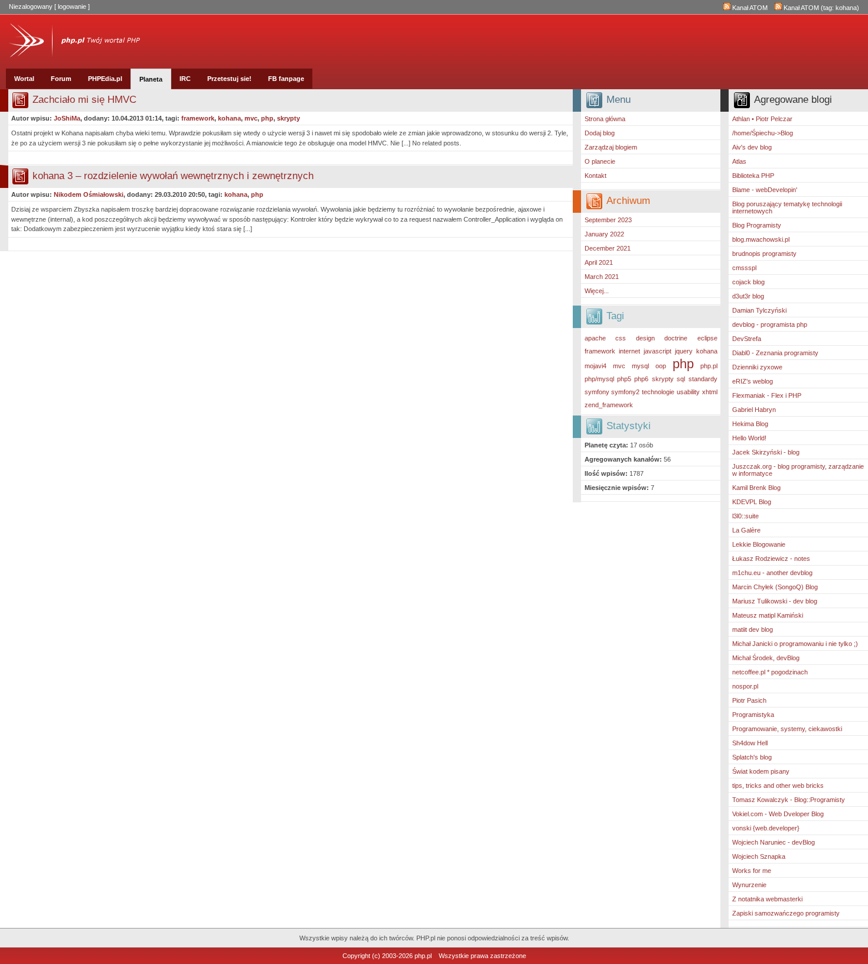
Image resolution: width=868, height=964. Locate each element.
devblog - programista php (769, 324)
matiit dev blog (752, 629)
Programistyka (753, 714)
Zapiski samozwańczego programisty (786, 913)
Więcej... (597, 290)
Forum (61, 78)
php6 (641, 378)
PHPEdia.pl (105, 78)
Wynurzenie (749, 884)
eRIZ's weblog (752, 381)
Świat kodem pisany (760, 771)
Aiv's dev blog (752, 147)
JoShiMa (67, 118)
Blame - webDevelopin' (764, 189)
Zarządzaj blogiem (611, 147)
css (620, 338)
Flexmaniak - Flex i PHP (766, 395)
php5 (624, 378)
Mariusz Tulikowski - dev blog (774, 601)
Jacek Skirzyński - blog (766, 452)
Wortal (24, 78)
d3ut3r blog (748, 296)
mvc (619, 365)
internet (629, 351)
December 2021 (608, 248)
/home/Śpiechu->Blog (762, 133)
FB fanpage (286, 78)
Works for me (751, 870)
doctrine (675, 338)
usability (688, 391)
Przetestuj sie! (229, 78)
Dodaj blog (600, 133)
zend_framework (609, 404)
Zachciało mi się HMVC (84, 99)
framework (600, 351)
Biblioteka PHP (753, 175)
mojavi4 (595, 365)
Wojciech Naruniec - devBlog (773, 842)
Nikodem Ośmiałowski (88, 194)
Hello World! (749, 438)
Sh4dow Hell (750, 742)
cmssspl (744, 267)
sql (681, 378)
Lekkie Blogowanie (758, 544)
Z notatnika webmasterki (767, 899)
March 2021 (602, 276)
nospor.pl (745, 686)
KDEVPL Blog (751, 501)
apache (595, 338)
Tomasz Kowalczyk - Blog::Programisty (788, 799)
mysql (640, 365)
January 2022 (604, 234)
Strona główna (605, 118)
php (683, 363)
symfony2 (625, 391)
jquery (684, 351)
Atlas (739, 161)
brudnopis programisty (764, 253)
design (645, 338)
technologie (658, 391)
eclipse (707, 338)
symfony (597, 391)
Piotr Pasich (749, 700)
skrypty (663, 378)
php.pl (708, 365)
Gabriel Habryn (754, 409)
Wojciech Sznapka (758, 856)
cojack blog (748, 281)
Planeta (150, 79)
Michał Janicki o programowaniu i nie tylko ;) (795, 643)
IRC (185, 78)
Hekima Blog (750, 423)
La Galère (746, 530)
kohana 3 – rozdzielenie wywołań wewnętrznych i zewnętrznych (173, 175)
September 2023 (608, 219)
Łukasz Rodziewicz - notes (771, 558)
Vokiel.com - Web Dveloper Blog (778, 813)
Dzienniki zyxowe (757, 367)
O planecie (600, 161)
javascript (657, 351)
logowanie (72, 6)
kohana (706, 351)
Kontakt (595, 175)
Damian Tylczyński (759, 310)
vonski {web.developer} (766, 828)
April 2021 (599, 262)
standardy (702, 378)
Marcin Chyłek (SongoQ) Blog (775, 586)
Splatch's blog (752, 757)
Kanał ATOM (749, 7)
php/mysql (599, 378)
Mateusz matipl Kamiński (767, 615)
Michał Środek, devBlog (766, 657)
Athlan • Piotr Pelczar (762, 118)
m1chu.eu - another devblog (772, 572)
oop (660, 365)
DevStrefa (746, 338)
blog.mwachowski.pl (760, 239)
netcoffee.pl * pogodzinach (770, 672)
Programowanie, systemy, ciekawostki (787, 728)
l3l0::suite (745, 516)
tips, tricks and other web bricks (778, 785)
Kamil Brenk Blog (756, 487)
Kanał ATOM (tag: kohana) (820, 7)
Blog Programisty (756, 225)
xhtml (709, 391)
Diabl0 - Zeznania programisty (775, 352)
